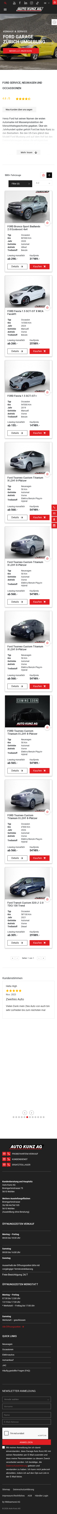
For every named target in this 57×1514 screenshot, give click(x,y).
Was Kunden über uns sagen (19, 109)
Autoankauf (8, 1360)
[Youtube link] (14, 3)
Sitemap (6, 1489)
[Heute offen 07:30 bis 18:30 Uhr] (54, 22)
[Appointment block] (54, 525)
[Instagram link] (31, 3)
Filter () (16, 183)
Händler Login (41, 1495)
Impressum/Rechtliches (13, 1495)
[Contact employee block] (54, 519)
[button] (13, 1117)
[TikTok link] (37, 3)
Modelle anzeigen (20, 51)
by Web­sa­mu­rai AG (11, 1502)
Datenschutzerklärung (16, 1465)
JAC (4, 1365)
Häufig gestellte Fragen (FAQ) (16, 1370)
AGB (30, 1495)
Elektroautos (8, 1355)
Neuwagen (7, 1344)
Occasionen (7, 1349)
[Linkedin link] (25, 3)
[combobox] (43, 183)
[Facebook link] (20, 3)
